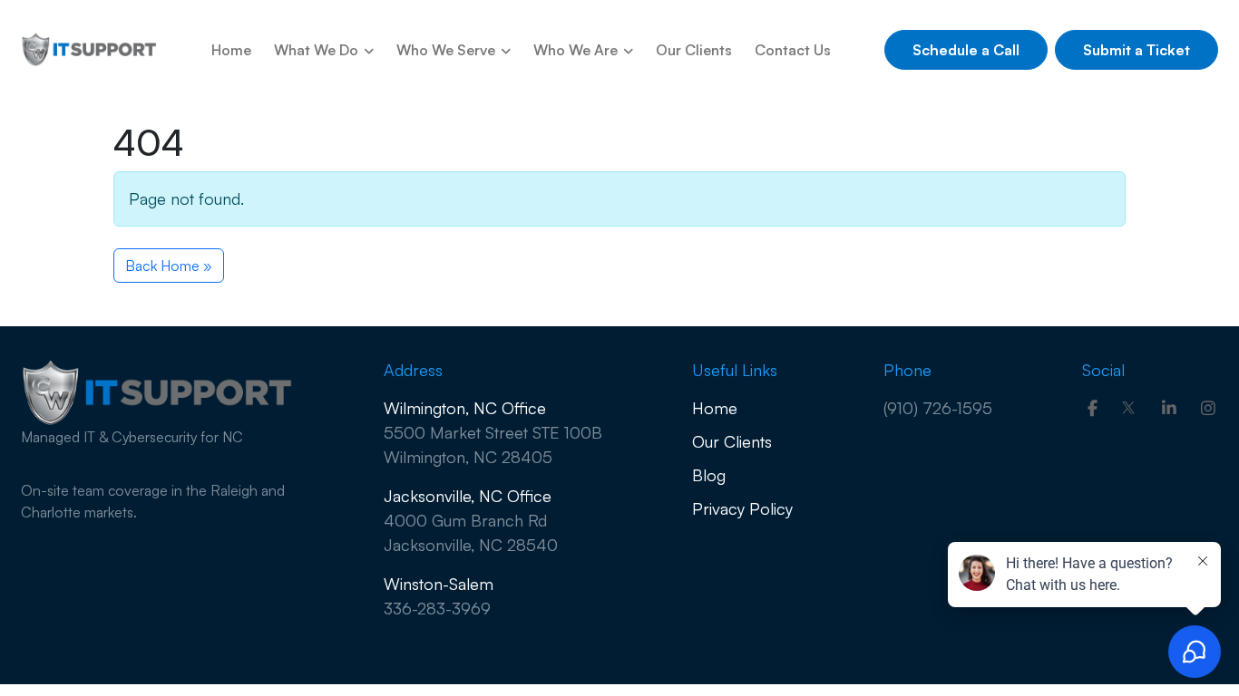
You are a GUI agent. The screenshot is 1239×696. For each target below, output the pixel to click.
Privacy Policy (742, 508)
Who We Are (577, 50)
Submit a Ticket (1136, 50)
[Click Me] (1092, 408)
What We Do (318, 50)
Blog (709, 475)
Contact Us (793, 50)
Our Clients (694, 50)
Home (231, 50)
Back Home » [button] (168, 265)
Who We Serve (447, 50)
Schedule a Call (965, 50)
